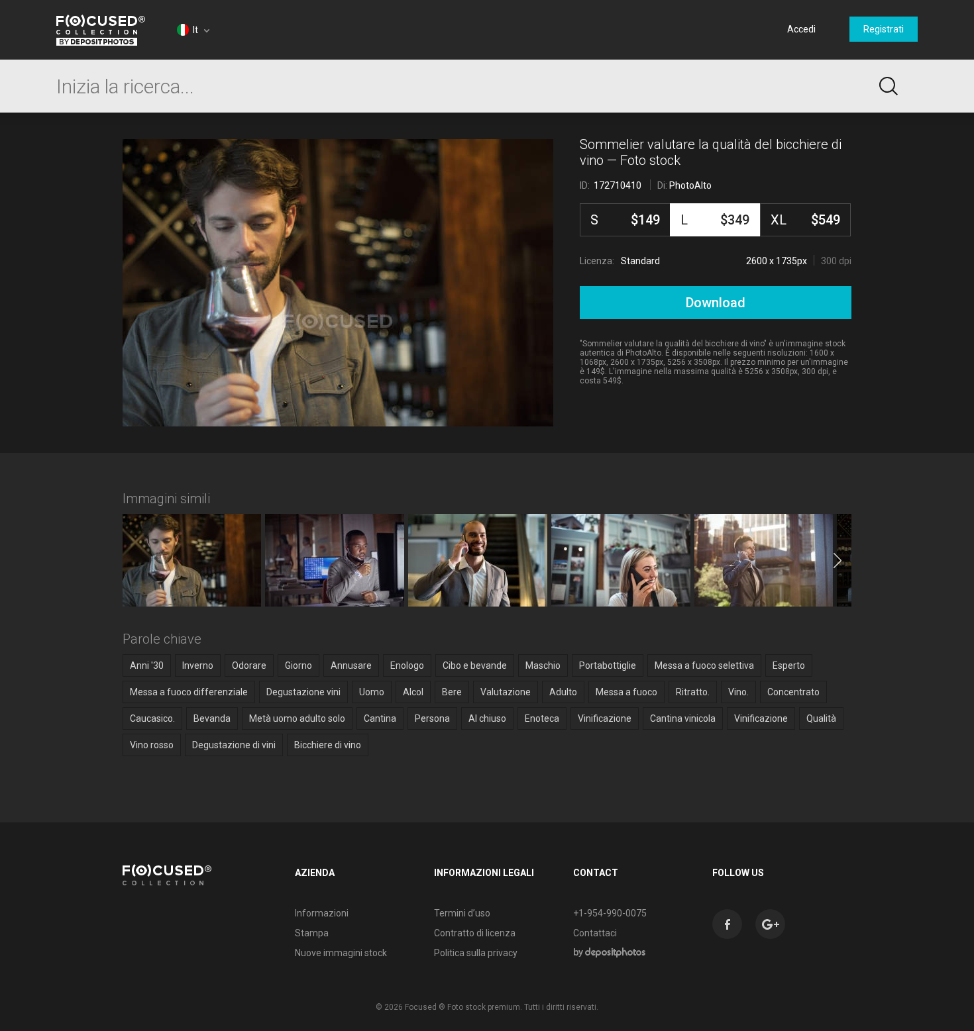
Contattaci (595, 933)
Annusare (351, 665)
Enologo (407, 665)
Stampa (312, 933)
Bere (452, 692)
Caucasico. (152, 718)
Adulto (563, 692)
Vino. (738, 692)
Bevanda (212, 718)
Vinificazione (604, 718)
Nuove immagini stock (341, 953)
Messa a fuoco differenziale (189, 692)
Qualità (821, 718)
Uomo (371, 692)
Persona (432, 718)
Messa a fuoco (626, 692)
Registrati (883, 29)
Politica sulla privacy (475, 953)
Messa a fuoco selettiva (704, 665)
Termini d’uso (462, 913)
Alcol (413, 692)
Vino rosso (152, 745)
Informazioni (322, 913)
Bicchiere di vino (327, 745)
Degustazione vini (303, 692)
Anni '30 (147, 665)
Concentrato (793, 692)
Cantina (380, 718)
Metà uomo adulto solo (297, 718)
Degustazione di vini (234, 745)
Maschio (543, 665)
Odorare (249, 665)
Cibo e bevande (475, 665)
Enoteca (542, 718)
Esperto (789, 665)
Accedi (801, 29)
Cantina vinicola (683, 718)
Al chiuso (487, 718)
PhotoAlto (690, 185)
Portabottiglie (607, 665)
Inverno (197, 665)
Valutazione (505, 692)
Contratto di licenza (474, 933)
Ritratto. (693, 692)
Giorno (298, 665)
